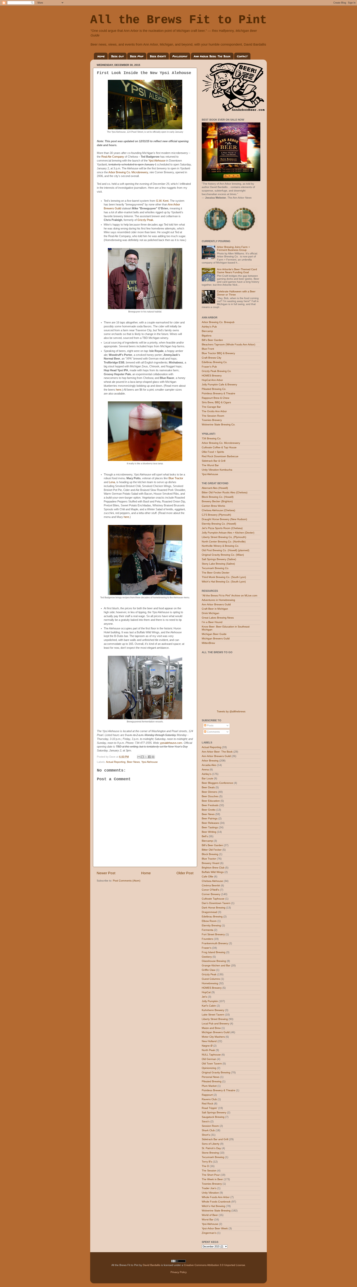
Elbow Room (209, 921)
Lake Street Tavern (213, 1014)
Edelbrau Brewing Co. (214, 362)
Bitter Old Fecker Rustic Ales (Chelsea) (224, 492)
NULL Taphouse (211, 1054)
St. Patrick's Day (211, 1148)
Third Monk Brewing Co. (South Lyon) (224, 577)
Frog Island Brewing (213, 952)
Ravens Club (209, 1099)
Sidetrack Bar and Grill (215, 1139)
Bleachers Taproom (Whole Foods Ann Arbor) (228, 344)
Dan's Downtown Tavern (216, 903)
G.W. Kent (162, 200)
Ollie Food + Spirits (213, 452)
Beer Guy (117, 56)
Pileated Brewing (211, 1081)
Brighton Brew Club (213, 867)
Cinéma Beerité (211, 885)
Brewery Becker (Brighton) (217, 501)
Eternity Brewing (211, 925)
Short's (206, 1134)
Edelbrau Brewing (212, 916)
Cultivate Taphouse (213, 898)
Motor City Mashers (213, 1036)
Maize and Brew (211, 1028)
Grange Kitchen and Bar (216, 965)
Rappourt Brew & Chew (215, 398)
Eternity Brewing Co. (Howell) (219, 523)
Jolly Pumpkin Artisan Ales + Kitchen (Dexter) (228, 532)
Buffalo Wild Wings (213, 872)
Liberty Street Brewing (215, 1019)
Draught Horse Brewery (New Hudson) (224, 519)
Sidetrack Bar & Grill (213, 460)
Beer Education (211, 800)
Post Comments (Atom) (126, 880)
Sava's (206, 1121)
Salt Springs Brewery (214, 1112)
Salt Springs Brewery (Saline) (219, 559)
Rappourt (207, 1094)
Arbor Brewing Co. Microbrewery (128, 172)
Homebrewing (210, 983)
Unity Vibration (210, 1192)
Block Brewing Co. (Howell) (218, 497)
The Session (209, 1170)
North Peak (208, 1050)
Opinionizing (209, 1068)
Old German (209, 1059)
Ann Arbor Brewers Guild (216, 604)
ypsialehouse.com (171, 742)
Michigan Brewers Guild (216, 638)
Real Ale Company (112, 156)
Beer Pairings (210, 818)
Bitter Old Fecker (212, 849)
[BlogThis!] (142, 757)
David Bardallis (151, 1265)
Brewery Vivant (210, 863)
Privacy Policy (179, 1272)
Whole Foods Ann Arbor (216, 1197)
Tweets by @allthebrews (231, 711)
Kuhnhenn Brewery (213, 1010)
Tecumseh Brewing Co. (215, 568)
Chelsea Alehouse (212, 881)
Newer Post (106, 873)
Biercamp (207, 331)
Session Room (210, 1126)
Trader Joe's (209, 1188)
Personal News (210, 1077)
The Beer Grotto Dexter (215, 572)
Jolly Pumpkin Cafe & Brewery (219, 384)
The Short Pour (211, 1174)
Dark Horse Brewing (213, 907)
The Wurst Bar (210, 465)
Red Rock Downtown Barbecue (220, 456)
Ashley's (206, 774)
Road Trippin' (209, 1108)
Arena (205, 769)
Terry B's (207, 1161)
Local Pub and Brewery (215, 1023)
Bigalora (206, 335)
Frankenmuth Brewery (215, 943)
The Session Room (213, 415)
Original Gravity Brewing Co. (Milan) (223, 554)
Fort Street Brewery (213, 934)
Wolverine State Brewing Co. (218, 424)
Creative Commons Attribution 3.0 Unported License (214, 1265)
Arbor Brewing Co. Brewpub (218, 322)
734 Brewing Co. (211, 438)
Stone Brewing (210, 1152)
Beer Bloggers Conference (217, 783)
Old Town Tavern (212, 1063)
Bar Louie (207, 778)
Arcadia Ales (209, 765)
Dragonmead (209, 912)
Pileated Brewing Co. (214, 389)
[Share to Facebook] (149, 757)
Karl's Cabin (209, 1005)
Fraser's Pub (209, 366)
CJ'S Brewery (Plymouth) (216, 514)
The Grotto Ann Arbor (214, 411)
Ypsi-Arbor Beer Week (215, 1228)
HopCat (206, 992)
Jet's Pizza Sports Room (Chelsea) (222, 528)
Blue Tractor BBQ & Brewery (218, 353)
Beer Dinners (209, 792)
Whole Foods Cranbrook (216, 1201)
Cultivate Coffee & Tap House (219, 447)
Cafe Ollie (207, 876)
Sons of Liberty (210, 1143)
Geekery (207, 956)
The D (205, 1166)
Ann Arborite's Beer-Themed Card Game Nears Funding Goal (237, 271)
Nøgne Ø (207, 1045)
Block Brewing (210, 854)
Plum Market (209, 1086)
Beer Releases (210, 823)
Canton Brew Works (213, 505)
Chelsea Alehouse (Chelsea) (218, 510)
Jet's (204, 996)
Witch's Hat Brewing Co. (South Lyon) (224, 581)
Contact (242, 56)
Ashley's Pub (209, 326)
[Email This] (139, 757)
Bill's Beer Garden (212, 340)
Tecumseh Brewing (213, 1157)
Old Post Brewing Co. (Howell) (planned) (225, 550)
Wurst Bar (207, 1219)
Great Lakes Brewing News (218, 617)
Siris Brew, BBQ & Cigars (216, 402)
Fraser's (206, 947)
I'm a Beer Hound (212, 622)
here (118, 389)
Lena (112, 482)
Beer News (133, 762)
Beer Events (158, 56)
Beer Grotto (209, 809)
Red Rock (207, 1103)
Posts (209, 725)
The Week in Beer (212, 1179)
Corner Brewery (211, 894)
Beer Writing (209, 832)
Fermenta (207, 930)
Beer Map (136, 56)
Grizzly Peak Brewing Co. (216, 371)
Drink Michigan (210, 613)
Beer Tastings (210, 827)
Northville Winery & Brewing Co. (220, 545)
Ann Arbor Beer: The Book (212, 56)
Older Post (184, 873)
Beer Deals (208, 787)
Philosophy (179, 56)
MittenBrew (208, 643)
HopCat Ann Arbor (212, 380)
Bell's (205, 836)
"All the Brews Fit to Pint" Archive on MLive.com (229, 595)
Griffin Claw (208, 970)
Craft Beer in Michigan (215, 608)
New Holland (209, 1041)
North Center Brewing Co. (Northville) (224, 541)
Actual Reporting (116, 762)
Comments (213, 731)
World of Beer (210, 1215)
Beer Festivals (210, 805)
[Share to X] (146, 757)
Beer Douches (210, 796)
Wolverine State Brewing (216, 1210)
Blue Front (208, 348)
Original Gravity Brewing (216, 1072)
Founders (207, 939)
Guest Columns (211, 979)
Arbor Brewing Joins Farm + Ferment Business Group (233, 248)
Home (101, 56)
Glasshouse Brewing (214, 961)
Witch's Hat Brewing (213, 1206)
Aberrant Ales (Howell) (215, 488)
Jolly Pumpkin (210, 1001)
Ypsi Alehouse (156, 160)
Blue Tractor (175, 478)
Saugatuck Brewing (213, 1117)
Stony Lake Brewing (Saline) (218, 563)
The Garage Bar (211, 406)
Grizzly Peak (145, 219)
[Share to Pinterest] (153, 757)
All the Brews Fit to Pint (178, 20)
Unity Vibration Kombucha (217, 469)
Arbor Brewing (210, 760)
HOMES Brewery (212, 375)
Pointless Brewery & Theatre (218, 393)
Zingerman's (209, 1233)
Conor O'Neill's (210, 889)
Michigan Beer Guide (214, 634)
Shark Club (208, 1130)
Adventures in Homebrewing (218, 600)
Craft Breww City (211, 357)
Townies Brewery (212, 420)
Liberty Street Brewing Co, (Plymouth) (224, 537)
